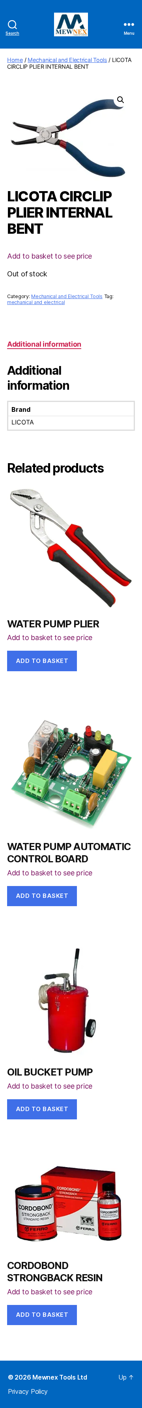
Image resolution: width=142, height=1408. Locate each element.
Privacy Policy (28, 1391)
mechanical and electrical (36, 302)
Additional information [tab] (44, 344)
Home (15, 59)
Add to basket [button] (42, 661)
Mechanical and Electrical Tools (67, 59)
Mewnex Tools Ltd (59, 1377)
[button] (121, 100)
